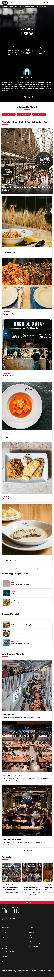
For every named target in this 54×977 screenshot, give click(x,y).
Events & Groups (42, 6)
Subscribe (45, 2)
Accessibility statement (7, 935)
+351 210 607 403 (33, 946)
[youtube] (32, 97)
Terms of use (5, 937)
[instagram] (21, 97)
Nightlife (31, 935)
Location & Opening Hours (8, 951)
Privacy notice (5, 930)
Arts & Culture (32, 932)
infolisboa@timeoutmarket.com (36, 944)
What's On (11, 6)
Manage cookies (5, 940)
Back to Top (28, 902)
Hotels (30, 937)
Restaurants (31, 930)
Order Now (27, 6)
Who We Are (21, 6)
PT (2, 961)
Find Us (15, 6)
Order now (4, 956)
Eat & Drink (4, 946)
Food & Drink (4, 6)
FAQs (3, 959)
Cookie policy (5, 932)
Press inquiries (5, 927)
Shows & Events (5, 949)
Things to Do (32, 927)
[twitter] (29, 97)
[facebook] (25, 97)
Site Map (3, 967)
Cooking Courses (34, 6)
